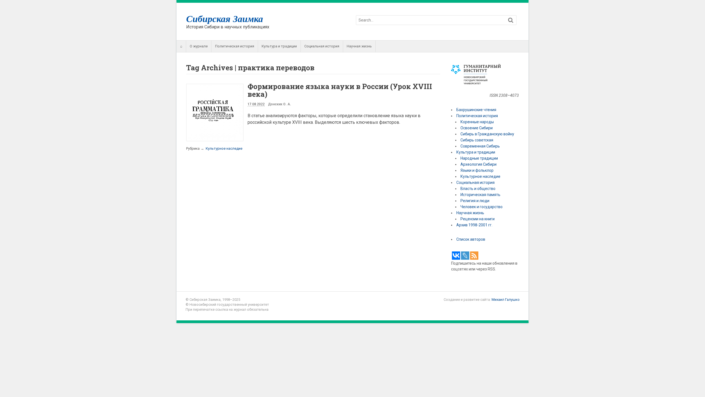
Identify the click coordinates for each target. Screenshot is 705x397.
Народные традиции (479, 158)
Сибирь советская (476, 140)
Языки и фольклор (477, 170)
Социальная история (321, 46)
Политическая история (234, 46)
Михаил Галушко (506, 299)
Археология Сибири (478, 164)
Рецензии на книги (477, 219)
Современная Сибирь (480, 146)
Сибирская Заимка (224, 18)
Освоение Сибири (476, 128)
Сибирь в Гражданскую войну (487, 134)
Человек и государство (481, 207)
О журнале (199, 46)
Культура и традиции (279, 46)
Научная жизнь (359, 46)
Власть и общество (477, 188)
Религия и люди (474, 200)
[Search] (510, 20)
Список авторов (470, 239)
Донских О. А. (279, 104)
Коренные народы (477, 122)
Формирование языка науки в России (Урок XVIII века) (340, 90)
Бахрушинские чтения (476, 110)
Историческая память (480, 194)
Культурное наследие (224, 148)
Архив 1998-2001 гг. (474, 225)
